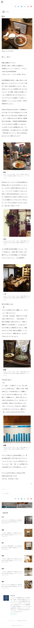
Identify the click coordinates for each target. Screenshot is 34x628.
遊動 (3, 530)
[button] (2, 2)
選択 (3, 581)
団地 (3, 555)
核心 (3, 543)
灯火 (3, 517)
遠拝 (3, 568)
